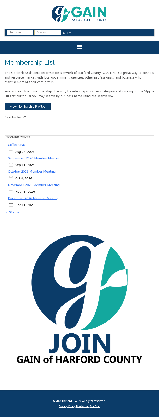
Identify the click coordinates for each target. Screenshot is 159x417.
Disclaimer (82, 406)
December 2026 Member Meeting (33, 198)
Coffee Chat (16, 145)
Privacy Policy (67, 406)
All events (12, 211)
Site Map (95, 406)
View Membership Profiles (27, 106)
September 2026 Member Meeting (34, 158)
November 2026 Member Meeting (34, 185)
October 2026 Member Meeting (32, 171)
